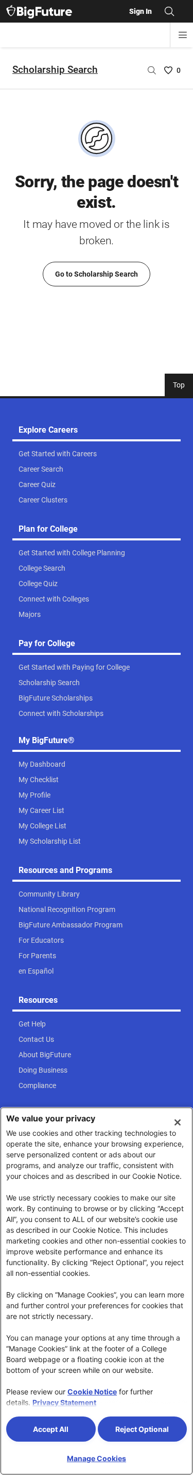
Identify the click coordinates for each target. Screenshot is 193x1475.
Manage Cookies (96, 1458)
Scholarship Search (55, 69)
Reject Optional (142, 1429)
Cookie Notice (92, 1391)
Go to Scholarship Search (96, 274)
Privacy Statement (64, 1402)
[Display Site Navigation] (183, 35)
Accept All (50, 1429)
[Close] (177, 1122)
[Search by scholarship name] (152, 70)
